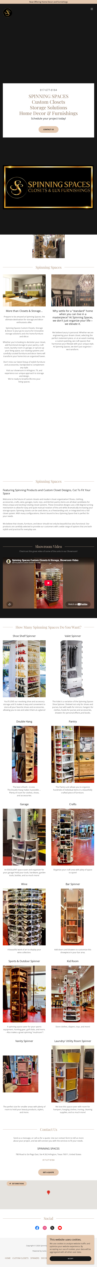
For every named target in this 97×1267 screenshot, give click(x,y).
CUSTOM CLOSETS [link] (20, 1258)
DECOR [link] (44, 1258)
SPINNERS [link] (34, 1258)
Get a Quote (48, 1172)
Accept (70, 1259)
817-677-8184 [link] (48, 90)
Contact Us (48, 129)
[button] (91, 9)
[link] (7, 9)
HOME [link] (8, 1258)
